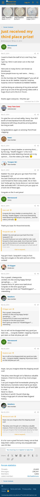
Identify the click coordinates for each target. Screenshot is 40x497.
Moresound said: (8, 417)
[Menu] (3, 2)
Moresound (7, 41)
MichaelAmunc (33, 476)
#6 (38, 274)
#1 (38, 53)
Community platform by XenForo (19, 495)
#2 (38, 114)
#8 (38, 349)
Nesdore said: (7, 353)
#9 (38, 412)
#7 (38, 305)
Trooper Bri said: (8, 232)
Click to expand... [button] (20, 249)
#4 (38, 170)
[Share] (35, 53)
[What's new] (33, 2)
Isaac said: (6, 210)
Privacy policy (26, 489)
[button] (2, 486)
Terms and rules (15, 489)
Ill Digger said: (7, 309)
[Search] (37, 2)
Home (4, 491)
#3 (38, 146)
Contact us (5, 489)
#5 (38, 206)
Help (34, 489)
